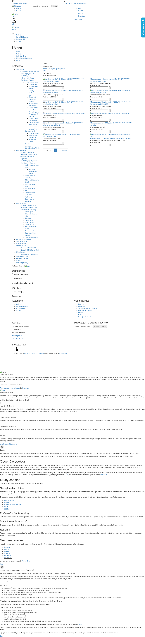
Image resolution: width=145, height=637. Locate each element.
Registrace (82, 16)
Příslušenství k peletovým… (34, 128)
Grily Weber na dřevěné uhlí (29, 71)
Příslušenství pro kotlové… (33, 104)
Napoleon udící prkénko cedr (121, 113)
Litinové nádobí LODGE (28, 248)
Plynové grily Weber (27, 74)
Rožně (27, 229)
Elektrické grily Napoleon (28, 161)
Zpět (1, 564)
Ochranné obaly (30, 131)
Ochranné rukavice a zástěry (32, 99)
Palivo (27, 144)
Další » (64, 150)
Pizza (26, 190)
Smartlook (7, 556)
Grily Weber (20, 69)
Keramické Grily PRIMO (24, 239)
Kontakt (80, 312)
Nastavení (25, 388)
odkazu (80, 624)
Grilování (19, 54)
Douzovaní (28, 218)
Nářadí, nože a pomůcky (30, 177)
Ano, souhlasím (5, 388)
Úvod (18, 52)
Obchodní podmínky (85, 310)
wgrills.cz (27, 353)
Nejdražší (61, 69)
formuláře (104, 475)
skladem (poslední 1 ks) (23, 283)
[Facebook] (16, 348)
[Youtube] (17, 350)
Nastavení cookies (38, 353)
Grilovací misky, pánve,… (30, 185)
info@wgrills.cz (82, 3)
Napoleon (19, 292)
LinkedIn (7, 551)
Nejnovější (46, 69)
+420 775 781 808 (70, 3)
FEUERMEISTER (22, 258)
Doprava (81, 304)
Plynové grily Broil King (28, 205)
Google (6, 549)
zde (67, 475)
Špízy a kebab (29, 231)
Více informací (5, 444)
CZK (18, 8)
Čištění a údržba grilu (32, 180)
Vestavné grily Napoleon (28, 154)
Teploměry (28, 197)
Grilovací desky (30, 188)
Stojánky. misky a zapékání (30, 234)
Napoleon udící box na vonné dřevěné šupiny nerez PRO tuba (110, 138)
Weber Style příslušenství (29, 254)
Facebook (7, 547)
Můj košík (78, 19)
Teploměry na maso (31, 237)
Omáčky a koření (22, 256)
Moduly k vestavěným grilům (33, 171)
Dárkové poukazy (22, 263)
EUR (18, 11)
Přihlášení (81, 14)
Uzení (18, 60)
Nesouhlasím (15, 388)
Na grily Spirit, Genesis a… (33, 136)
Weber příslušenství (31, 82)
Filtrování (46, 71)
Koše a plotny (29, 222)
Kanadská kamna (22, 306)
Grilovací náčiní (34, 84)
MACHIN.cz (63, 353)
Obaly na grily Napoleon (29, 200)
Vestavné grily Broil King (28, 207)
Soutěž (18, 310)
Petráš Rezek (26, 561)
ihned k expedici (21, 274)
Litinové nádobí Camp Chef (29, 250)
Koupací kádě (20, 308)
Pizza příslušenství (31, 226)
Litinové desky (29, 220)
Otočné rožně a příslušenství (30, 194)
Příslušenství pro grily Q (33, 109)
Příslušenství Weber (27, 80)
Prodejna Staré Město (19, 4)
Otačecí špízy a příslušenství (34, 119)
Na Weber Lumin (32, 140)
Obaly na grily (29, 224)
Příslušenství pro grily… (33, 115)
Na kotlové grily (34, 133)
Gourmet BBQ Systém (33, 87)
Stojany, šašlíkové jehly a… (34, 93)
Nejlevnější (54, 69)
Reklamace (82, 306)
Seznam (7, 553)
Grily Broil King (21, 203)
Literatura (28, 146)
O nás (80, 315)
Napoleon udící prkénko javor (75, 113)
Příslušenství (20, 252)
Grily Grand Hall (21, 241)
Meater (18, 260)
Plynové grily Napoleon (28, 152)
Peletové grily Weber (27, 78)
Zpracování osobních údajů (87, 308)
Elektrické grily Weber (27, 76)
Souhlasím (13, 444)
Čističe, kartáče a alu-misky (34, 123)
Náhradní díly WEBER (32, 148)
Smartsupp (8, 558)
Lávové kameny (21, 243)
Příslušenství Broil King (28, 210)
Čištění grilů (29, 212)
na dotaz (18, 279)
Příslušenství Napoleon (24, 58)
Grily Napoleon (21, 56)
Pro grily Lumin (34, 112)
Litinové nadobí (21, 246)
